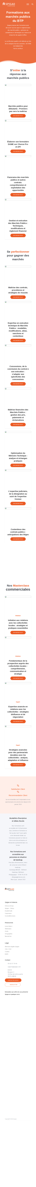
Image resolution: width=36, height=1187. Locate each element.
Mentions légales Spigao (12, 947)
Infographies (8, 934)
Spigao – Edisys (9, 908)
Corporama (8, 913)
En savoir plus (18, 115)
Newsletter (8, 936)
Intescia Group (9, 906)
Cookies (7, 952)
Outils (6, 931)
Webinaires (8, 929)
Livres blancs (8, 926)
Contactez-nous (13, 980)
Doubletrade (8, 911)
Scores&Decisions (10, 916)
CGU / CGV (8, 949)
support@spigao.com (14, 967)
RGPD (6, 954)
